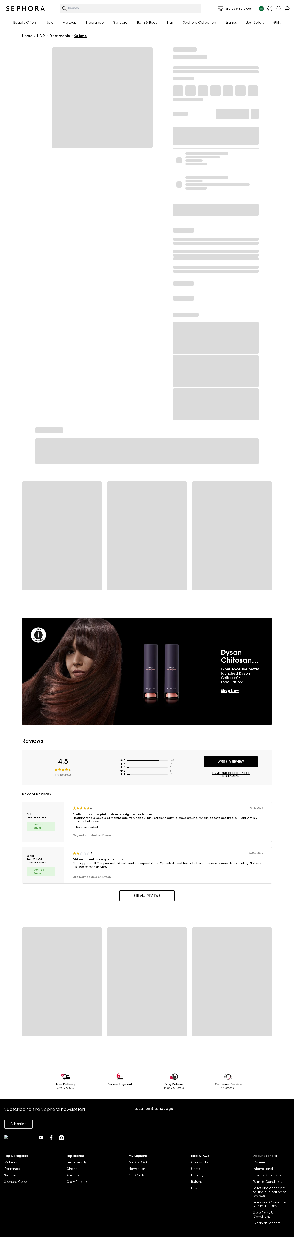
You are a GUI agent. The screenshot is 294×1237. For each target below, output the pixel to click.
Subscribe (18, 1124)
